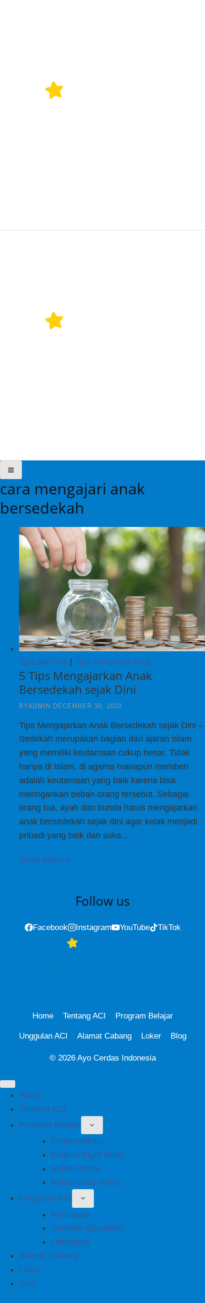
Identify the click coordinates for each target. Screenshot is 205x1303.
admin (39, 706)
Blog (178, 1035)
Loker (151, 1035)
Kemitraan (70, 1214)
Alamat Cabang (104, 1035)
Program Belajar (144, 1015)
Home (42, 1015)
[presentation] (112, 591)
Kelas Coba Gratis (86, 1182)
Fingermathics (78, 1141)
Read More (44, 860)
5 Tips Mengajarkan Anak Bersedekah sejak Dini (85, 682)
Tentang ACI (84, 1015)
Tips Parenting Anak (113, 662)
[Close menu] (7, 1084)
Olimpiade (70, 1242)
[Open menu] (11, 469)
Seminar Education (87, 1228)
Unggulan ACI (43, 1035)
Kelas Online (75, 1168)
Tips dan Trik (43, 662)
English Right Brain (87, 1155)
